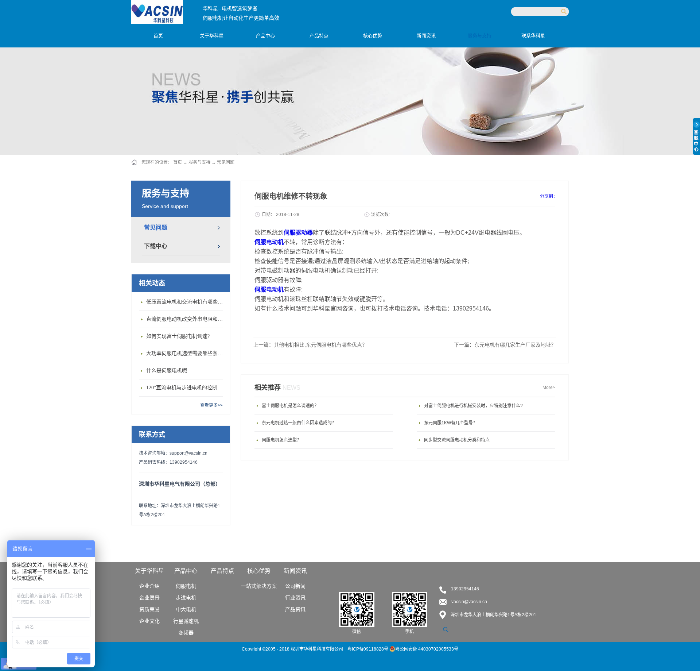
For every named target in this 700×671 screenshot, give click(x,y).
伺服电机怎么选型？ (281, 440)
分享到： (548, 196)
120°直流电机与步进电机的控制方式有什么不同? (186, 387)
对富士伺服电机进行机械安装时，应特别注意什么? (473, 405)
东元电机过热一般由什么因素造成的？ (299, 422)
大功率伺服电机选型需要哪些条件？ (186, 353)
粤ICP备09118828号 (368, 649)
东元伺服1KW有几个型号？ (450, 422)
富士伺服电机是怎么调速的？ (290, 405)
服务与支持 (199, 162)
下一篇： (505, 345)
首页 (158, 35)
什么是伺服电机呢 (166, 370)
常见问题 (225, 162)
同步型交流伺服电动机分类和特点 (457, 440)
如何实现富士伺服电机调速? (178, 336)
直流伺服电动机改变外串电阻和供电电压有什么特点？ (186, 319)
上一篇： (310, 345)
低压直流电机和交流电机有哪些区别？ (186, 302)
